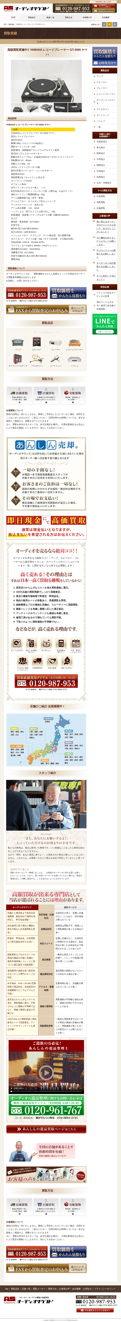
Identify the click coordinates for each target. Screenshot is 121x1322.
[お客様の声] (87, 17)
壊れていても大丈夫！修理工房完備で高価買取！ (106, 305)
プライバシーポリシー (104, 1289)
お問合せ (87, 1289)
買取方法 (52, 1289)
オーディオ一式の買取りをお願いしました (106, 266)
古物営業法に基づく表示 (103, 2)
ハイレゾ (101, 121)
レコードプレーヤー (106, 94)
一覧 (99, 127)
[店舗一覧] (50, 17)
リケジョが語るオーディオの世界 (106, 294)
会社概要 (76, 1289)
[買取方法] (68, 17)
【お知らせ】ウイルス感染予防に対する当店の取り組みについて (60, 41)
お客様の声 (64, 1289)
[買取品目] (31, 17)
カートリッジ (103, 115)
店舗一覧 (26, 1289)
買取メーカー (39, 1289)
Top (6, 1289)
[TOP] (13, 17)
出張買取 (101, 196)
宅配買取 (101, 202)
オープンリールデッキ (106, 102)
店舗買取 (101, 208)
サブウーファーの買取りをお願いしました (106, 254)
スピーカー (102, 82)
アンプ (100, 76)
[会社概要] (106, 17)
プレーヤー (102, 88)
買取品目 (15, 1289)
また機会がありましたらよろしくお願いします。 (106, 241)
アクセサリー (103, 109)
